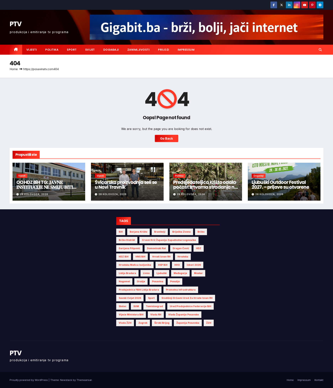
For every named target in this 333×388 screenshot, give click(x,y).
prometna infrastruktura (181, 289)
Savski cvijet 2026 (130, 298)
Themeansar (84, 379)
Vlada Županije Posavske (183, 314)
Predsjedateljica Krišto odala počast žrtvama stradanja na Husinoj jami (205, 187)
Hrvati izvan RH (161, 256)
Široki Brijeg (161, 322)
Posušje (175, 281)
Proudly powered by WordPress (29, 379)
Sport (72, 50)
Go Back (166, 138)
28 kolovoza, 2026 (34, 194)
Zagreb (142, 322)
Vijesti (31, 50)
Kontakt (318, 379)
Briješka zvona (181, 231)
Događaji (111, 50)
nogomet (124, 281)
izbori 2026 (194, 264)
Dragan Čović (181, 248)
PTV (15, 23)
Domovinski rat (156, 248)
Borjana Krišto (138, 231)
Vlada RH (155, 314)
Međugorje (180, 273)
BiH (121, 231)
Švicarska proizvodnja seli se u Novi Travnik (126, 184)
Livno (146, 273)
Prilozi (163, 50)
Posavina (157, 281)
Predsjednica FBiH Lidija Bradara (139, 289)
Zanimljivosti (138, 50)
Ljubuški (161, 273)
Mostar (198, 273)
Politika (51, 50)
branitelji (159, 231)
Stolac (122, 306)
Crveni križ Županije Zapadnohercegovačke (169, 240)
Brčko (201, 231)
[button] (320, 50)
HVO (177, 264)
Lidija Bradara (127, 273)
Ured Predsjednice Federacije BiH (190, 306)
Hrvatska (182, 256)
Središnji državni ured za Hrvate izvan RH (187, 298)
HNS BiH (140, 256)
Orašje (141, 281)
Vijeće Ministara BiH (131, 314)
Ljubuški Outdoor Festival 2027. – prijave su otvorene (280, 184)
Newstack (66, 379)
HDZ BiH (124, 256)
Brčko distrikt (127, 240)
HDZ (198, 248)
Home (14, 69)
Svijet (90, 50)
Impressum (186, 50)
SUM (136, 306)
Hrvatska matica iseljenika (135, 264)
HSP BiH (162, 264)
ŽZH (208, 322)
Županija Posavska (187, 322)
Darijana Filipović (129, 248)
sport (151, 298)
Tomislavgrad (154, 306)
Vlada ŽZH (125, 322)
